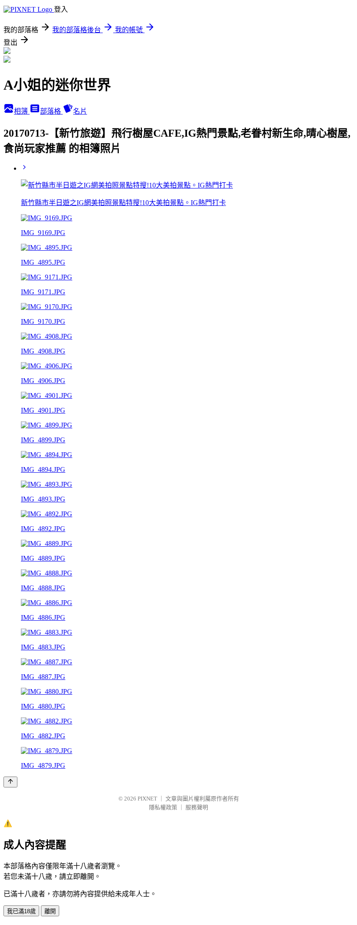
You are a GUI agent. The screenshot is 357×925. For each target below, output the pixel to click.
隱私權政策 (163, 807)
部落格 (51, 111)
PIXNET (147, 798)
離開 (50, 911)
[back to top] (10, 782)
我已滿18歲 (21, 911)
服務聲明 (196, 807)
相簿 (22, 111)
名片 (80, 111)
